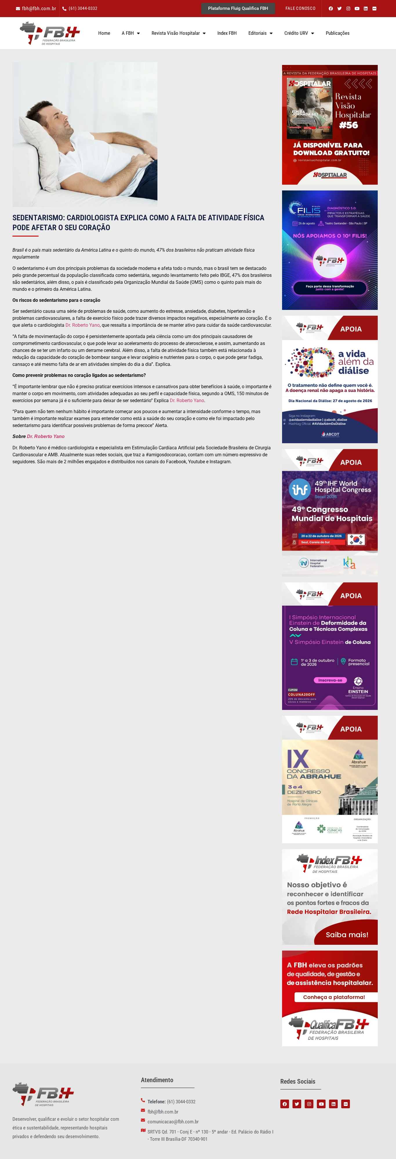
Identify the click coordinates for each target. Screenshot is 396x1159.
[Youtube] (357, 8)
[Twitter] (339, 8)
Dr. (30, 436)
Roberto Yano (49, 436)
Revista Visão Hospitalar (176, 33)
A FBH (128, 33)
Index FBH (227, 33)
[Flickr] (374, 8)
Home (104, 33)
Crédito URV (296, 33)
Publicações (338, 33)
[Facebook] (330, 8)
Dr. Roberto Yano (83, 325)
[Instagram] (348, 8)
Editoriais (257, 33)
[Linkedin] (365, 8)
